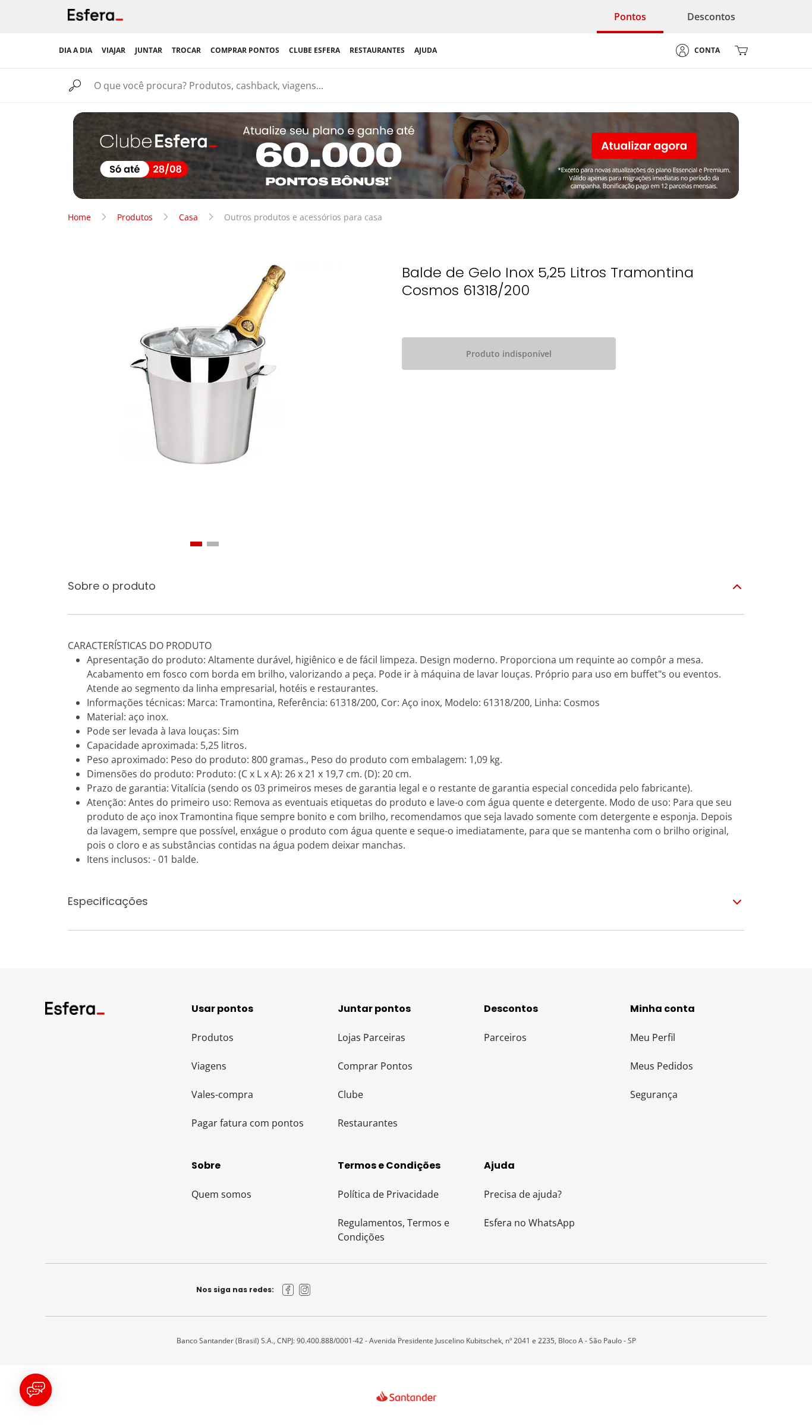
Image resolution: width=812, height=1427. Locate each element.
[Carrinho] (741, 50)
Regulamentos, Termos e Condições (393, 1230)
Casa (188, 217)
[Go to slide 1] (196, 544)
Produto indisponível (509, 353)
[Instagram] (305, 1290)
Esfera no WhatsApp (529, 1222)
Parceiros (505, 1037)
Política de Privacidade (388, 1194)
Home (79, 217)
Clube (350, 1094)
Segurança (654, 1094)
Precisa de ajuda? (523, 1194)
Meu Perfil (652, 1037)
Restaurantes (368, 1122)
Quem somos (221, 1194)
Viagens (208, 1065)
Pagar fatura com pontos (247, 1122)
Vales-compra (222, 1094)
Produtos (135, 217)
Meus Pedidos (661, 1065)
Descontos (711, 16)
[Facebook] (288, 1290)
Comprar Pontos (375, 1065)
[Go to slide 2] (213, 544)
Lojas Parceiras (371, 1037)
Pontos (630, 16)
